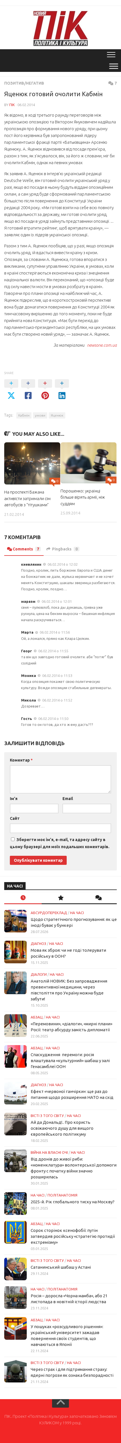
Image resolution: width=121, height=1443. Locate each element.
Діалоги (39, 974)
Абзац (37, 1017)
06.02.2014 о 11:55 (53, 651)
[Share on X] (11, 389)
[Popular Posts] (60, 898)
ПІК (12, 105)
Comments (26, 549)
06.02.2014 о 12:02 (63, 564)
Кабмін (24, 415)
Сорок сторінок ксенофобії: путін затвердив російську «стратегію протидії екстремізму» (73, 1236)
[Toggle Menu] (113, 66)
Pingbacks (65, 549)
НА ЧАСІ (77, 913)
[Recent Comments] (98, 898)
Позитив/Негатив (24, 83)
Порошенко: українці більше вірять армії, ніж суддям (82, 497)
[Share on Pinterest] (45, 389)
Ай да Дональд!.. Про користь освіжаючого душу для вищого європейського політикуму (62, 1128)
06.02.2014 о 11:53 (57, 675)
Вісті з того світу (47, 1116)
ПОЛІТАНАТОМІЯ (62, 1195)
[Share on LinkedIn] (62, 389)
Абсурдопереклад (49, 913)
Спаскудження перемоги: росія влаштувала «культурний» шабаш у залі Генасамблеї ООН (70, 1060)
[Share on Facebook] (28, 389)
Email (67, 798)
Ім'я (13, 798)
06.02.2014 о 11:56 (55, 632)
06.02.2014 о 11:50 (53, 719)
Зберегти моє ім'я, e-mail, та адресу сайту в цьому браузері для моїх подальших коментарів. (59, 843)
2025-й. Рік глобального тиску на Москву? (73, 1201)
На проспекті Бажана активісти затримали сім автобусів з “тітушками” (27, 498)
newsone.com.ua (101, 345)
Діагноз (38, 943)
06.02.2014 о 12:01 (57, 601)
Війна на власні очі (49, 1152)
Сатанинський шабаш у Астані (61, 1267)
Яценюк (57, 415)
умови (40, 415)
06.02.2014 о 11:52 (57, 700)
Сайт (15, 818)
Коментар (21, 760)
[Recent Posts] (23, 898)
